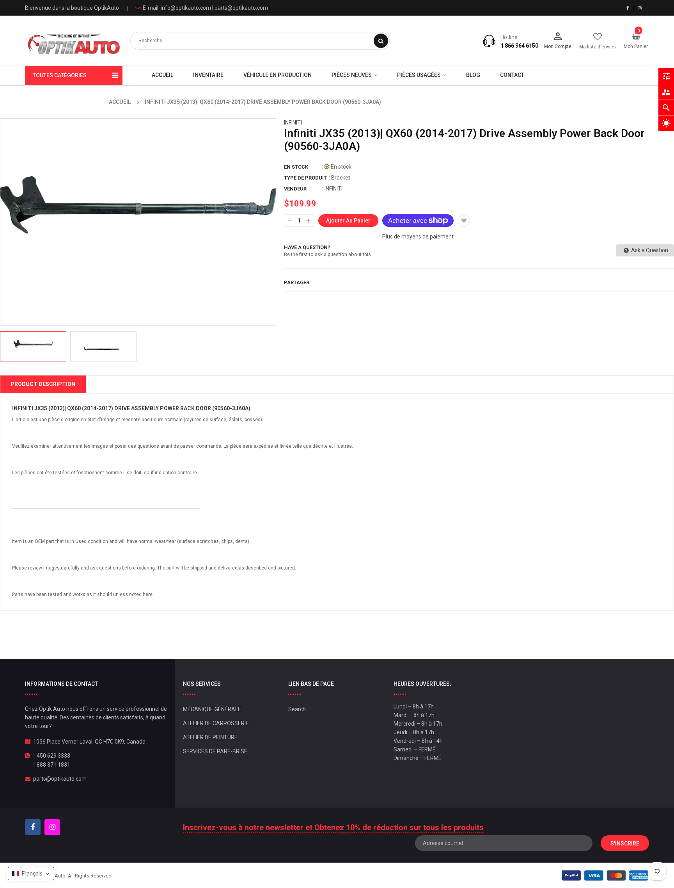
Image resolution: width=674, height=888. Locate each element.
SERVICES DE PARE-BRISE (215, 751)
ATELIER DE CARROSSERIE (216, 723)
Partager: (297, 282)
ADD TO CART (449, 868)
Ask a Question (649, 250)
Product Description (43, 384)
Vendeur (295, 189)
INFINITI (293, 122)
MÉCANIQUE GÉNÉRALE (212, 709)
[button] (31, 873)
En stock (296, 167)
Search (297, 709)
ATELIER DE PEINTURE (210, 737)
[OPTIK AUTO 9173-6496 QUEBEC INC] (605, 875)
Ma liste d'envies (597, 47)
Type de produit (305, 178)
